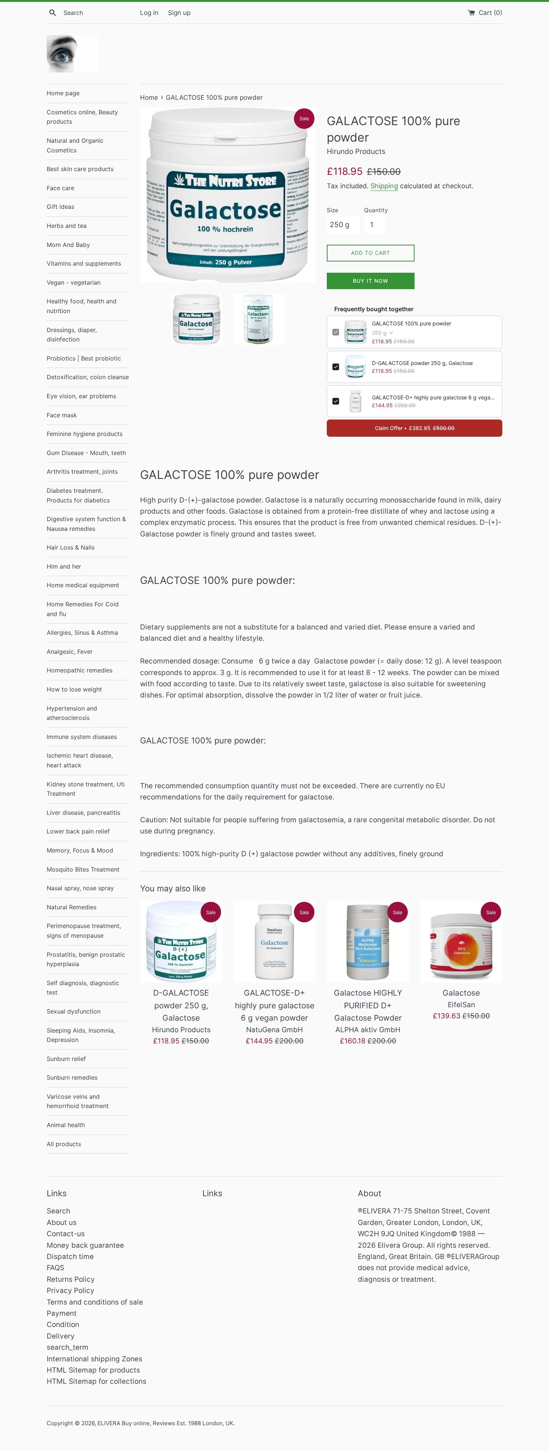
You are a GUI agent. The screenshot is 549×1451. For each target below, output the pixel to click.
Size (332, 210)
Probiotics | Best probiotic (84, 358)
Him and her (64, 566)
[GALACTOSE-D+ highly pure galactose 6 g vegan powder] (274, 942)
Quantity (376, 210)
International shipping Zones (94, 1359)
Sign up (179, 12)
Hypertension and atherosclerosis (72, 713)
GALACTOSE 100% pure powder (411, 323)
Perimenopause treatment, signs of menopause (84, 930)
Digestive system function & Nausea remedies (86, 523)
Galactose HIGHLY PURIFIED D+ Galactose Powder (368, 1005)
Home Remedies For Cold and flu (83, 609)
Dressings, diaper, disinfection (72, 334)
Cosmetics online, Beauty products (82, 117)
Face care (60, 188)
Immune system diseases (82, 736)
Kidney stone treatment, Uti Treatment (86, 789)
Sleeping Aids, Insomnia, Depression (81, 1035)
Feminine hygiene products (84, 433)
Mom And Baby (68, 244)
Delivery (61, 1336)
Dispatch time (70, 1256)
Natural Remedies (71, 907)
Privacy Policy (70, 1290)
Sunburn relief (66, 1058)
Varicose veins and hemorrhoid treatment (78, 1101)
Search (58, 1211)
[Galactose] (461, 942)
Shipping (384, 186)
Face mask (62, 415)
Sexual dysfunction (73, 1011)
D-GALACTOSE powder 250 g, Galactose (422, 363)
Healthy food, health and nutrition (82, 306)
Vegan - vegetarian (73, 282)
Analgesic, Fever (70, 651)
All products (64, 1144)
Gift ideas (60, 206)
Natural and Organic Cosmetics (75, 145)
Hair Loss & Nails (70, 547)
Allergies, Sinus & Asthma (82, 632)
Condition (63, 1324)
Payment (62, 1313)
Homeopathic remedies (79, 670)
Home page (63, 93)
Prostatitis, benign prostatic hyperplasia (86, 959)
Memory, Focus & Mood (80, 850)
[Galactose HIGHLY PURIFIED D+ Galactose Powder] (368, 942)
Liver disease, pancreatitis (83, 812)
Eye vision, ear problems (81, 396)
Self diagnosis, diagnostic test (83, 987)
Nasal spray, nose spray (80, 888)
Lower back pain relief (78, 831)
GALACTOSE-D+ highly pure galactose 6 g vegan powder (434, 397)
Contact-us (66, 1233)
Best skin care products (80, 169)
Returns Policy (71, 1279)
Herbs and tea (67, 225)
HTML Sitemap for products (93, 1370)
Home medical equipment (83, 585)
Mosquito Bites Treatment (83, 869)
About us (62, 1222)
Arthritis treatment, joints (82, 471)
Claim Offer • (415, 428)
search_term (68, 1347)
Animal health (66, 1125)
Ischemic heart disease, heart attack (80, 760)
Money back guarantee (85, 1245)
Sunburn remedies (72, 1077)
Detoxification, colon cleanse (88, 377)
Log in (149, 12)
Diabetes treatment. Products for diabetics (78, 495)
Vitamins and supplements (84, 263)
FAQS (55, 1267)
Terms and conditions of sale (95, 1302)
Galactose (461, 992)
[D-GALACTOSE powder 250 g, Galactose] (181, 942)
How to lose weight (74, 689)
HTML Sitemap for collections (96, 1381)
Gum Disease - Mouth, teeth (86, 453)
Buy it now (370, 281)
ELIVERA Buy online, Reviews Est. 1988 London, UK (165, 1423)
